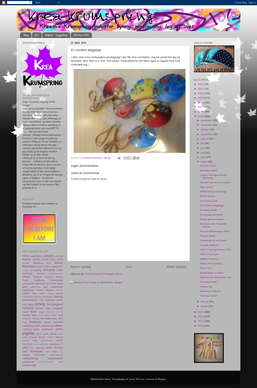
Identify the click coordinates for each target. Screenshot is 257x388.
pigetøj (28, 333)
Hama (40, 290)
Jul (48, 304)
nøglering (28, 325)
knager (42, 312)
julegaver (57, 304)
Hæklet (59, 293)
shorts (42, 337)
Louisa (46, 315)
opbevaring (47, 325)
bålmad (40, 267)
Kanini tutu (206, 268)
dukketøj (41, 273)
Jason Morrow (136, 379)
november (207, 125)
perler (59, 329)
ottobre (58, 325)
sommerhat (46, 340)
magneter (27, 319)
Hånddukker (28, 297)
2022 (201, 84)
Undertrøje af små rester (213, 240)
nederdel (58, 322)
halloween (28, 290)
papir (36, 329)
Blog (25, 35)
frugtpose (39, 280)
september (207, 134)
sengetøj (33, 337)
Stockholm (28, 344)
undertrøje (28, 362)
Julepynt (28, 307)
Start (128, 267)
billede (45, 259)
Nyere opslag (81, 267)
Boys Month (56, 259)
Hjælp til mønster (209, 259)
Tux (61, 352)
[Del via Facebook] (135, 158)
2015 (201, 116)
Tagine (32, 348)
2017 (201, 107)
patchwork (47, 329)
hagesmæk (57, 286)
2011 (201, 325)
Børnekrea (29, 266)
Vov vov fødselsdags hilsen (215, 231)
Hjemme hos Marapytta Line (215, 277)
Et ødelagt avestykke (211, 214)
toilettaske (36, 351)
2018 (201, 102)
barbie (36, 259)
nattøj (47, 322)
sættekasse (54, 344)
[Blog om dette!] (128, 158)
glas (25, 286)
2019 (201, 98)
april (203, 157)
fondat (26, 280)
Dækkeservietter (56, 274)
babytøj (48, 255)
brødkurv (38, 263)
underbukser (55, 358)
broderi (26, 263)
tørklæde (40, 355)
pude (46, 334)
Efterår (26, 277)
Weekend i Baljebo (210, 291)
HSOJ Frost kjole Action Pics (215, 249)
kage (48, 308)
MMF (60, 318)
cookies (47, 266)
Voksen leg (206, 286)
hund (42, 293)
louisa (54, 315)
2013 (201, 316)
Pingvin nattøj (207, 236)
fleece (59, 277)
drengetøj (49, 269)
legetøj (26, 315)
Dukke (60, 270)
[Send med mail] (125, 158)
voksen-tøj (29, 365)
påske (53, 334)
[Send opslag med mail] (118, 158)
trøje (54, 351)
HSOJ (26, 293)
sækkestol (43, 344)
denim (54, 266)
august (205, 138)
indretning (47, 296)
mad (60, 315)
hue (34, 293)
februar (205, 301)
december (207, 120)
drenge (26, 270)
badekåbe (59, 256)
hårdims (38, 297)
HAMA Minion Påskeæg (213, 191)
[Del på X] (131, 158)
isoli (25, 304)
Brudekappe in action (211, 272)
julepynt (39, 308)
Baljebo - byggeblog (56, 35)
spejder (59, 340)
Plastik (39, 334)
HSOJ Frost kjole (209, 254)
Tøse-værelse (56, 355)
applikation (37, 256)
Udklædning (30, 358)
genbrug (40, 283)
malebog (35, 319)
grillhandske (36, 287)
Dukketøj (28, 273)
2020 (201, 93)
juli (202, 143)
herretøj (59, 290)
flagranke (49, 277)
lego (34, 315)
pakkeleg (27, 329)
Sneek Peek (30, 340)
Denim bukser (207, 196)
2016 (201, 111)
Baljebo (27, 259)
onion (37, 325)
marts (204, 161)
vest (60, 362)
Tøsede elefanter (209, 245)
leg (61, 312)
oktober (205, 129)
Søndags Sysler (208, 295)
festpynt (37, 277)
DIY (37, 35)
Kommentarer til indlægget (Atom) (104, 274)
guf (45, 286)
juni (203, 148)
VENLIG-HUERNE (46, 362)
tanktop (40, 348)
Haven (49, 290)
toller (47, 351)
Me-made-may (49, 318)
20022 (26, 256)
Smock (59, 337)
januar (204, 306)
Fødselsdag (56, 280)
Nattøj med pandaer (211, 263)
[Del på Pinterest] (138, 158)
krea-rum (50, 312)
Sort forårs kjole (208, 201)
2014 (201, 312)
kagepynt (58, 308)
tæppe (26, 355)
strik (36, 344)
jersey (40, 304)
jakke (31, 304)
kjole (34, 311)
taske (49, 347)
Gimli (48, 283)
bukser (59, 262)
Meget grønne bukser (212, 219)
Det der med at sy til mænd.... (216, 182)
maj (203, 152)
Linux (40, 315)
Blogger (162, 379)
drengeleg (35, 270)
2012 (201, 321)
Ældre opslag (176, 267)
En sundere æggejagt (212, 205)
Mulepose (35, 321)
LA (57, 312)
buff (49, 263)
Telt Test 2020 (81, 35)
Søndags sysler (208, 170)
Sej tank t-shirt (208, 165)
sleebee (50, 337)
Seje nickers (206, 187)
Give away (57, 283)
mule (25, 322)
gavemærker (29, 283)
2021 (201, 88)
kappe (26, 312)
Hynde (50, 293)
